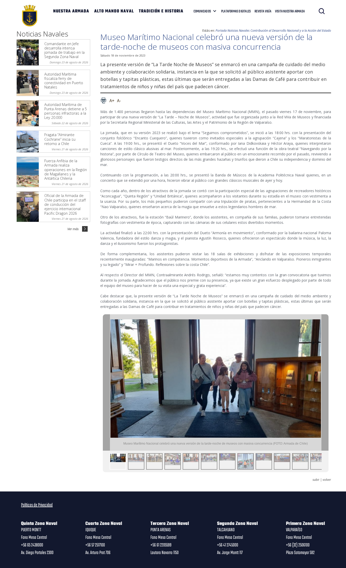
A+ (111, 101)
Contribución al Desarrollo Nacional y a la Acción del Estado (291, 30)
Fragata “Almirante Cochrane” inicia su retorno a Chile (59, 139)
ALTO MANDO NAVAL (114, 11)
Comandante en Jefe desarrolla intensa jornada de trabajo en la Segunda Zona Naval (64, 50)
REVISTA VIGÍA (263, 11)
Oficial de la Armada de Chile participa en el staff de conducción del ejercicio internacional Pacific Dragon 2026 (65, 204)
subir (316, 479)
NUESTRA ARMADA (71, 11)
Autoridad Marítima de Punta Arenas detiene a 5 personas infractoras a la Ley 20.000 (65, 111)
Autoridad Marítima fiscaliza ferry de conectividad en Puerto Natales (63, 81)
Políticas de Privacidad (37, 505)
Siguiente (325, 382)
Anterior (106, 382)
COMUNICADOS (202, 11)
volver (327, 479)
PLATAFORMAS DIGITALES (236, 11)
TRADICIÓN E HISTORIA (161, 11)
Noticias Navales (238, 30)
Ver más (73, 229)
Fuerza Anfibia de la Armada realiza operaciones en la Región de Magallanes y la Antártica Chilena (65, 169)
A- (119, 101)
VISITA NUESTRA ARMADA (290, 11)
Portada (221, 30)
